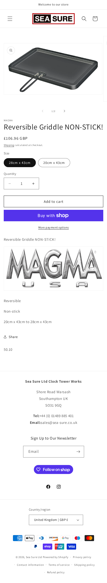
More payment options (53, 227)
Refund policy (56, 572)
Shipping (9, 145)
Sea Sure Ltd (34, 557)
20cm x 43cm (54, 162)
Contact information (30, 565)
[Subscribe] (78, 452)
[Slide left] (42, 111)
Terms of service (59, 565)
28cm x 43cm (20, 162)
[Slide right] (64, 111)
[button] (9, 18)
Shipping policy (84, 565)
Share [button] (13, 337)
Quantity (10, 174)
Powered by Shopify (55, 557)
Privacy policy (82, 557)
